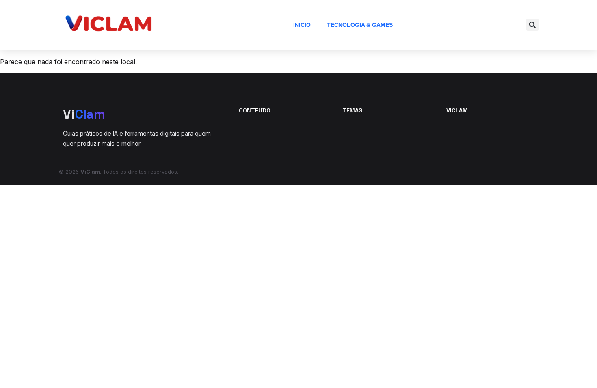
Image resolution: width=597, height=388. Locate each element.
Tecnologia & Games (360, 25)
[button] (532, 25)
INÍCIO (302, 25)
